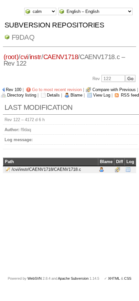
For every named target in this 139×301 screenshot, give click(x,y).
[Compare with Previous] (117, 169)
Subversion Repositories (54, 25)
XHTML (114, 278)
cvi (24, 56)
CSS (127, 278)
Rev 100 (13, 89)
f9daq (23, 37)
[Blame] (101, 169)
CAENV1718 (60, 56)
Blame (76, 95)
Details (53, 95)
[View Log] (128, 169)
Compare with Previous (114, 89)
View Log (101, 95)
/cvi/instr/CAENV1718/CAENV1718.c (46, 169)
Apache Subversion (73, 278)
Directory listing (21, 95)
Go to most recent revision (57, 89)
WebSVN (34, 278)
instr (35, 56)
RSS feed (130, 95)
